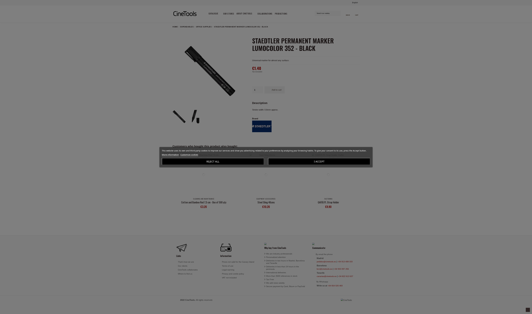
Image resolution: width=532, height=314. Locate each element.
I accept (319, 161)
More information (170, 154)
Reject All (212, 161)
